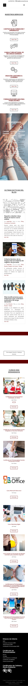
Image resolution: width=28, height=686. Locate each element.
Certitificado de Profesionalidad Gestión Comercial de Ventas (14, 460)
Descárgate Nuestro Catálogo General (14, 353)
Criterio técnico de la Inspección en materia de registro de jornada (14, 260)
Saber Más (14, 39)
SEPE (4, 641)
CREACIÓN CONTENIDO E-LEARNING (14, 76)
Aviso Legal (19, 682)
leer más (6, 237)
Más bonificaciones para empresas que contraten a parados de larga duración (13, 299)
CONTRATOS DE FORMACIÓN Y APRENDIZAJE (14, 29)
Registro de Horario (13, 266)
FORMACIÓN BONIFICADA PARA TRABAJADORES (14, 100)
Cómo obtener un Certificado (10, 657)
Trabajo (20, 266)
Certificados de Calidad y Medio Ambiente (12, 666)
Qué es (4, 654)
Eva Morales (9, 304)
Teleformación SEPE (8, 644)
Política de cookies (10, 682)
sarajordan (9, 221)
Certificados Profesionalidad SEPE (11, 646)
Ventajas (5, 656)
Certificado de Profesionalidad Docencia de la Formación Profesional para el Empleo (14, 618)
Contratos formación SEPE (9, 642)
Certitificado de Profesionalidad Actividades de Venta (14, 397)
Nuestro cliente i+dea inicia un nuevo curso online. (12, 217)
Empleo (6, 266)
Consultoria (7, 223)
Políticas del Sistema (14, 683)
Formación (12, 223)
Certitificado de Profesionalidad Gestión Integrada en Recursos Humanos (14, 430)
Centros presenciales (8, 661)
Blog (22, 221)
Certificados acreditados (9, 659)
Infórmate (14, 406)
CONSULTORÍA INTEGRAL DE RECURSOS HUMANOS (14, 53)
